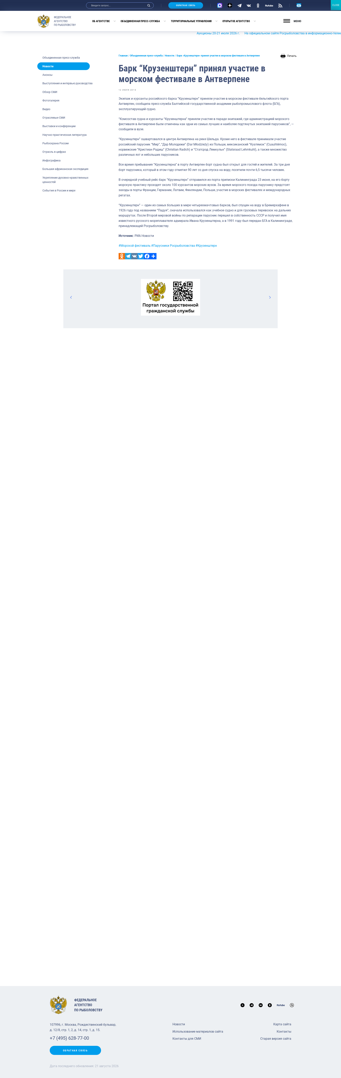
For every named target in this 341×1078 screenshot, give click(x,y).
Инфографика (51, 160)
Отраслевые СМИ (53, 117)
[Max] (219, 5)
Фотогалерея (50, 100)
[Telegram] (239, 5)
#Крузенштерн (206, 245)
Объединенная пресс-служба (140, 21)
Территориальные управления (191, 21)
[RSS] (280, 5)
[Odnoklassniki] (122, 256)
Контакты (284, 1031)
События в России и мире (58, 190)
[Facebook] (147, 256)
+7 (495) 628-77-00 (69, 1038)
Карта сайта (282, 1024)
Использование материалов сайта (197, 1031)
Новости (47, 66)
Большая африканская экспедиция (65, 169)
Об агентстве (101, 21)
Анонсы (47, 74)
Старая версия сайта (275, 1039)
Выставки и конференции (59, 126)
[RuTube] (269, 5)
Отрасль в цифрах (54, 151)
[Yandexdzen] (229, 5)
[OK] (258, 5)
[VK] (249, 5)
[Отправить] (153, 256)
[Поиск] (149, 5)
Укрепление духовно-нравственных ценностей (65, 180)
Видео (46, 109)
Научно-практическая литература (64, 134)
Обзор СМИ (49, 92)
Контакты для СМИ (186, 1039)
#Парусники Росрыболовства (173, 245)
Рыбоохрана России (55, 143)
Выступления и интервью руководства (67, 83)
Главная (123, 55)
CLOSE (335, 5)
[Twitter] (141, 256)
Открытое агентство (236, 21)
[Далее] (270, 297)
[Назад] (71, 297)
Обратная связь (185, 5)
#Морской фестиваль (135, 245)
